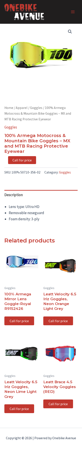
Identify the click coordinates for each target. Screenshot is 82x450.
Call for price (22, 160)
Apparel (22, 108)
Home (8, 108)
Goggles (36, 108)
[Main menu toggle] (73, 12)
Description (13, 194)
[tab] (41, 195)
